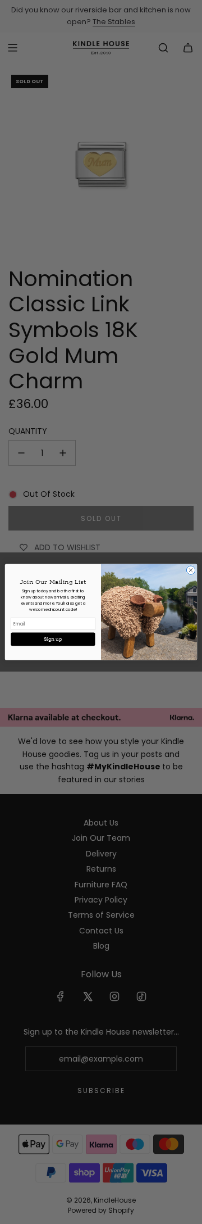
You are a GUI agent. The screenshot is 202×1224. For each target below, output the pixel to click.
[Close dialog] (190, 570)
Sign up (53, 639)
